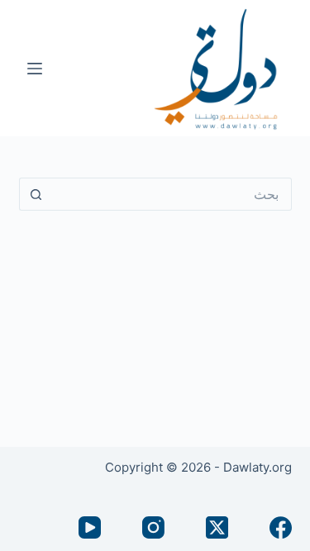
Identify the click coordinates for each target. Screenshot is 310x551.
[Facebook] (280, 527)
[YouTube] (90, 527)
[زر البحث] (35, 194)
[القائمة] (34, 68)
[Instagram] (153, 527)
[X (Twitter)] (217, 527)
